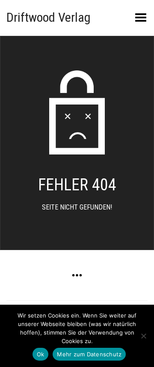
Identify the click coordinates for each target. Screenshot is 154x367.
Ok (40, 354)
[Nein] (143, 336)
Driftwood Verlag (48, 17)
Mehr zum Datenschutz (89, 354)
